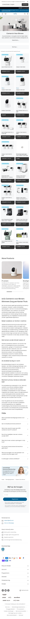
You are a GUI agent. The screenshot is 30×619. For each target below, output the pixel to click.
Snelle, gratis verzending (10, 532)
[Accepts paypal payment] (23, 558)
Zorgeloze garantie (8, 537)
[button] (27, 1)
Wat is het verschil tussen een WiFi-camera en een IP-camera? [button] (11, 429)
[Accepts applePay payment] (10, 558)
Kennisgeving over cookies (15, 613)
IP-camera (5, 281)
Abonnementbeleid (12, 615)
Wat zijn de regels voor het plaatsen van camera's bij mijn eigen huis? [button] (13, 453)
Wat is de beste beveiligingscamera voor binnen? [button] (13, 418)
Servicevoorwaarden (21, 611)
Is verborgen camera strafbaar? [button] (10, 458)
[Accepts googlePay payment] (16, 558)
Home (3, 479)
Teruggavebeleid (10, 609)
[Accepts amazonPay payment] (3, 558)
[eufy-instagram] (3, 590)
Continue (25, 4)
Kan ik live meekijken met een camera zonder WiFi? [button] (12, 435)
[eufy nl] (15, 13)
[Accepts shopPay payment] (3, 561)
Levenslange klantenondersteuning (12, 539)
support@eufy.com (9, 520)
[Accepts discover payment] (13, 558)
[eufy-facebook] (5, 590)
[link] (15, 471)
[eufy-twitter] (8, 590)
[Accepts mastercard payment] (20, 558)
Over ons (7, 607)
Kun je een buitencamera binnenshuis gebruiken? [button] (12, 447)
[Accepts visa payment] (10, 561)
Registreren (15, 499)
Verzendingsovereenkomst (18, 607)
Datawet (21, 615)
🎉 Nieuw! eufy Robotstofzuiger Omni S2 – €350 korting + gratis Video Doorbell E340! (15, 10)
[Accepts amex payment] (6, 558)
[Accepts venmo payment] (6, 561)
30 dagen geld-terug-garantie (11, 534)
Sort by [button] (14, 47)
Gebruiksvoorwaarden (10, 503)
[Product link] (8, 59)
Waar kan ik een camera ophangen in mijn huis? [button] (13, 441)
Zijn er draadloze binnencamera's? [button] (11, 423)
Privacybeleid (19, 503)
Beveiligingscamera (10, 479)
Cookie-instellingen (9, 611)
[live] (5, 13)
